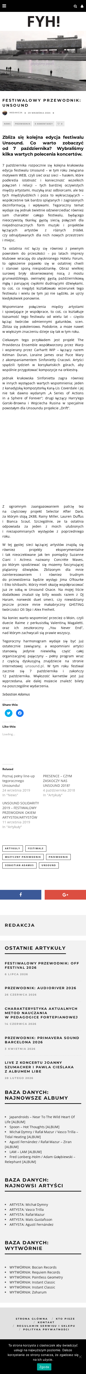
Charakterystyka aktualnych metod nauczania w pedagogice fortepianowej (41, 1013)
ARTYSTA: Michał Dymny (29, 1204)
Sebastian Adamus (19, 865)
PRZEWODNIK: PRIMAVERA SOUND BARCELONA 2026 (42, 1040)
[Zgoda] (80, 1356)
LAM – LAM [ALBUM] (26, 1152)
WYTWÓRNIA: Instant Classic (32, 1282)
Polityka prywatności (46, 1329)
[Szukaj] (75, 6)
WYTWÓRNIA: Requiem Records (35, 1272)
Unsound (49, 865)
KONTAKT (46, 1322)
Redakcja (16, 112)
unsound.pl (34, 666)
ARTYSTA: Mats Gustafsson (31, 1219)
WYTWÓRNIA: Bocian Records (33, 1267)
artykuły (12, 848)
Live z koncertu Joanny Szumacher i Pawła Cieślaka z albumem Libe (39, 1066)
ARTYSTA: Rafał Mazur (27, 1214)
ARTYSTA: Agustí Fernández (32, 1224)
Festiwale (36, 848)
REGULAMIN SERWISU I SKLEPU (46, 1325)
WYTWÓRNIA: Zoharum (28, 1292)
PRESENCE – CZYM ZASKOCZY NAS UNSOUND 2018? (57, 781)
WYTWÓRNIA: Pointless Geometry (36, 1277)
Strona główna (32, 1318)
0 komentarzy (44, 123)
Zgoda (44, 1367)
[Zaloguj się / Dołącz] (82, 6)
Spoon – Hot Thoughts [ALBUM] (34, 1127)
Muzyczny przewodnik (23, 857)
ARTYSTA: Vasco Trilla (27, 1209)
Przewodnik (22, 123)
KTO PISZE (65, 1318)
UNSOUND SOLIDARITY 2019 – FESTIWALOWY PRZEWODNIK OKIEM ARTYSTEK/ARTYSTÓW (20, 810)
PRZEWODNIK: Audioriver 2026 (40, 988)
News (7, 123)
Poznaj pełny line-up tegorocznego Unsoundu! (18, 781)
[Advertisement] (43, 456)
